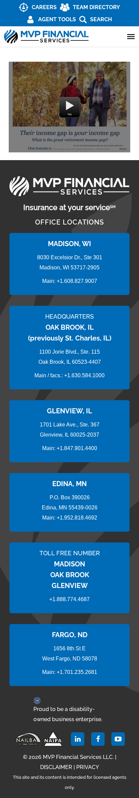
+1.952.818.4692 (77, 518)
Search (101, 19)
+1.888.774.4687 (69, 599)
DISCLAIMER (56, 767)
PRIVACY (87, 767)
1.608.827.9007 (78, 281)
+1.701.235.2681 (77, 672)
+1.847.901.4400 (76, 448)
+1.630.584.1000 (84, 375)
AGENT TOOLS (57, 19)
